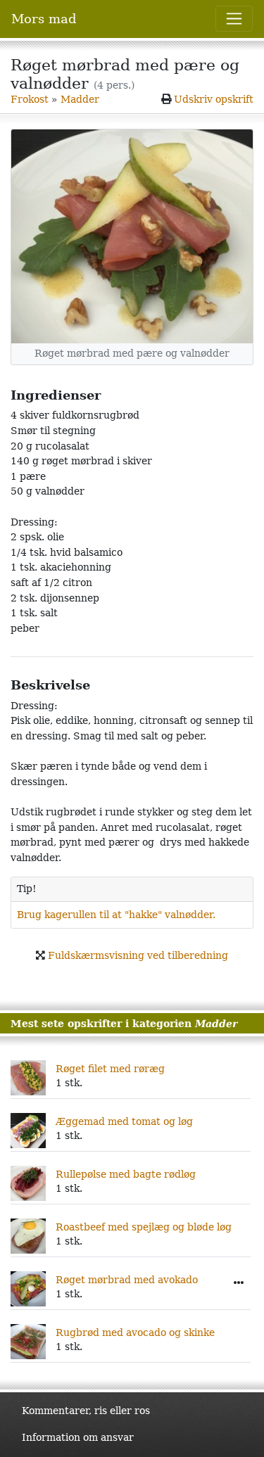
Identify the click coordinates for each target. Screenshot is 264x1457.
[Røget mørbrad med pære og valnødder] (132, 236)
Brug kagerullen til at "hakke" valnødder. (116, 914)
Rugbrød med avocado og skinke (135, 1332)
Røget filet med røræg (110, 1068)
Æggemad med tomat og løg (124, 1121)
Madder (80, 99)
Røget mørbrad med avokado (127, 1279)
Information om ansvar (78, 1437)
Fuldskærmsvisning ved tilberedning (138, 955)
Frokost (30, 99)
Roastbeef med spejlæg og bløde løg (144, 1227)
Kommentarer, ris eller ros (86, 1410)
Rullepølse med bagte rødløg (126, 1174)
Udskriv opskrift (213, 99)
